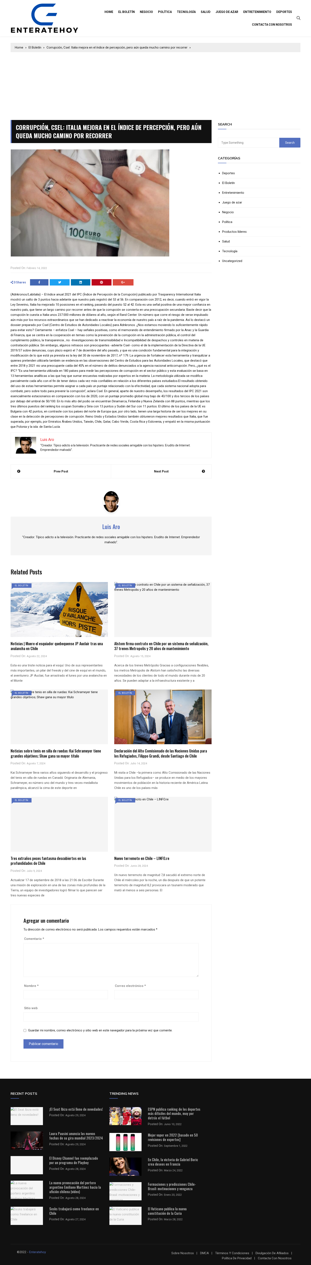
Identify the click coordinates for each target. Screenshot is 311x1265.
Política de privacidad (237, 1258)
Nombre (31, 986)
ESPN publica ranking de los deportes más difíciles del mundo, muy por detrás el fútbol (174, 1114)
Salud (206, 12)
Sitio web (31, 1008)
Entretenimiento (257, 12)
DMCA (204, 1253)
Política (165, 12)
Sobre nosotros (182, 1253)
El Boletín (126, 12)
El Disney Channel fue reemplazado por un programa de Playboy (73, 1160)
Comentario (34, 939)
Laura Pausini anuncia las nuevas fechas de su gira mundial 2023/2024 (76, 1136)
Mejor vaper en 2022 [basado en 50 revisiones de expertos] (173, 1137)
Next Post (161, 471)
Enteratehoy (37, 1252)
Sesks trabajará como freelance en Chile (74, 1211)
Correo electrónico (130, 986)
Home (109, 12)
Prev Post (61, 471)
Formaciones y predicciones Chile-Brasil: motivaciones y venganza (172, 1186)
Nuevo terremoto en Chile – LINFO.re (141, 858)
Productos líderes (234, 231)
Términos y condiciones (232, 1253)
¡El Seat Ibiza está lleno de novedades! (76, 1109)
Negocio (146, 12)
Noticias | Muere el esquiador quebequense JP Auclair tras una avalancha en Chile (57, 646)
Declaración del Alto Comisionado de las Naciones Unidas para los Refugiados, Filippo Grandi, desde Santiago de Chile (160, 753)
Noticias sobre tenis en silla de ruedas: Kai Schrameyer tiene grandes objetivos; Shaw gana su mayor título (56, 753)
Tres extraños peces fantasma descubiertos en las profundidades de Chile (48, 860)
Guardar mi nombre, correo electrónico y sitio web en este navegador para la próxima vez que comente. (100, 1030)
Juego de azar (227, 12)
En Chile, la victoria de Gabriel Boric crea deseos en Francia (173, 1162)
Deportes (284, 12)
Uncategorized (232, 261)
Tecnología (186, 12)
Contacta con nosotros (272, 24)
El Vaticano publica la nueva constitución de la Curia (167, 1211)
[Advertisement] (155, 84)
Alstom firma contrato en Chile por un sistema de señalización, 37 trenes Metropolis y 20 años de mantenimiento (161, 646)
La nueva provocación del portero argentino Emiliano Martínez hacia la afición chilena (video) (75, 1187)
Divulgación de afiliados (272, 1253)
